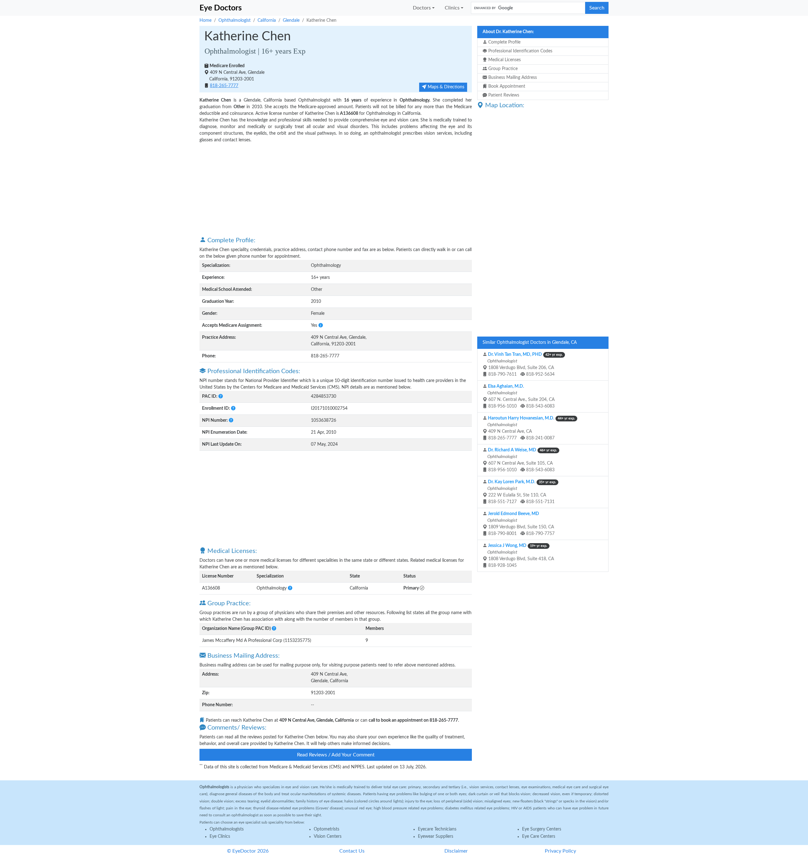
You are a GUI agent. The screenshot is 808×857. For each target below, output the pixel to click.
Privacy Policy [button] (560, 851)
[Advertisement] (335, 189)
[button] (320, 325)
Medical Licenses (504, 60)
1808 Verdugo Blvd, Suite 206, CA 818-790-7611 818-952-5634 (524, 364)
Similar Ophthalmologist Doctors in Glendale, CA (530, 342)
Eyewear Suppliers (435, 836)
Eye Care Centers (538, 836)
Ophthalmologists (227, 829)
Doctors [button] (422, 7)
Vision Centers (328, 836)
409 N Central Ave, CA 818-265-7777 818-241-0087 (530, 428)
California (267, 20)
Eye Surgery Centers (541, 829)
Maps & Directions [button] (445, 87)
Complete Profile (503, 42)
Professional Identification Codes (519, 51)
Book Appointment (506, 86)
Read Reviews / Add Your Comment (336, 754)
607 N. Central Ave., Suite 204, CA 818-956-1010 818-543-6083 (520, 396)
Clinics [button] (452, 7)
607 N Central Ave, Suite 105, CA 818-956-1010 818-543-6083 (521, 460)
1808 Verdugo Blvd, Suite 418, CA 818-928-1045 (520, 555)
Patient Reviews (503, 95)
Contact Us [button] (352, 851)
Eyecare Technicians (437, 829)
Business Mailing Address (512, 77)
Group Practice (502, 69)
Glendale (291, 20)
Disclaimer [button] (456, 851)
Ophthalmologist (234, 20)
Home (205, 20)
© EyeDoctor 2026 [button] (248, 851)
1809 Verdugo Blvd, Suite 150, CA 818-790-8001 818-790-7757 (520, 524)
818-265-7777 (224, 86)
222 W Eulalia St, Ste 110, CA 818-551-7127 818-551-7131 (521, 492)
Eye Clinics (220, 836)
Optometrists (326, 829)
